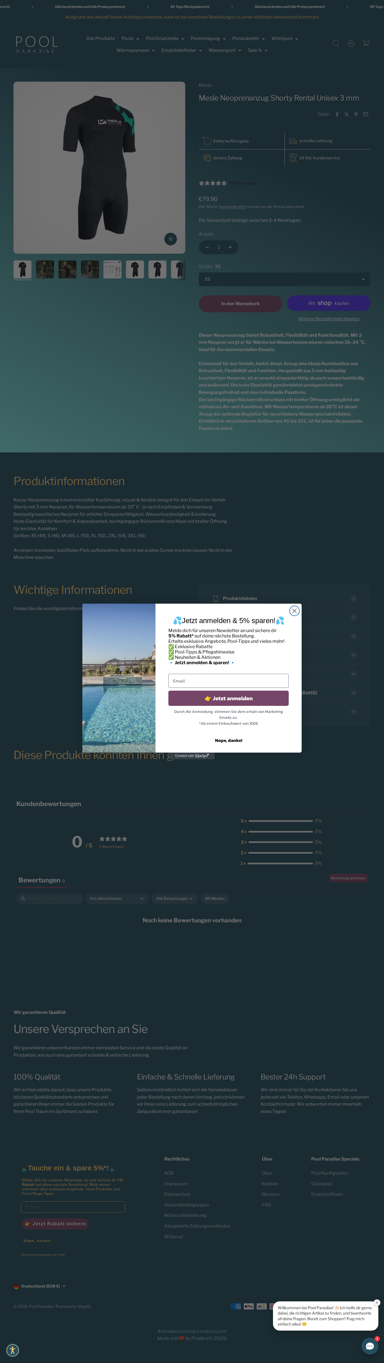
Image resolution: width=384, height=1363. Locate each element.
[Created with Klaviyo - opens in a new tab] (192, 756)
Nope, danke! (228, 740)
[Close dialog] (294, 611)
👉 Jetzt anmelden (229, 698)
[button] (13, 1350)
